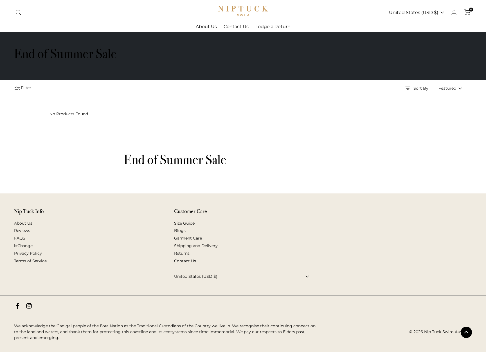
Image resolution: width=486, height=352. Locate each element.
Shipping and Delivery (196, 245)
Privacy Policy (28, 253)
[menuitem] (206, 26)
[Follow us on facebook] (17, 306)
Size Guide (184, 223)
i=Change (23, 245)
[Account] (453, 12)
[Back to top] (466, 332)
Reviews (22, 230)
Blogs (180, 230)
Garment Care (188, 238)
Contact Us (185, 260)
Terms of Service (30, 260)
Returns (182, 253)
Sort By (420, 88)
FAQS (19, 238)
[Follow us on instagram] (29, 306)
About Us (23, 223)
